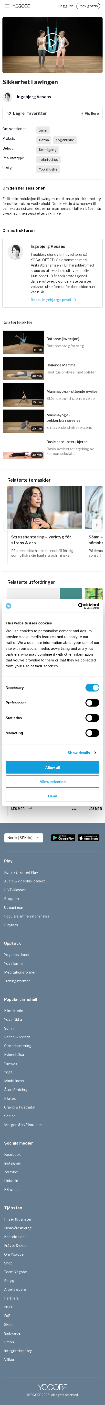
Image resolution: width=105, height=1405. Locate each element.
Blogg (9, 1281)
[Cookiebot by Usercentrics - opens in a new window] (78, 606)
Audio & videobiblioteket (24, 881)
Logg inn (65, 6)
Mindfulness (14, 1081)
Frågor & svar (15, 1245)
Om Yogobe (14, 1254)
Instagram (12, 1163)
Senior (9, 1116)
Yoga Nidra (13, 1019)
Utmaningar (13, 907)
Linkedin (11, 1181)
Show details (79, 753)
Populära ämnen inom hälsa (26, 916)
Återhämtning (15, 1090)
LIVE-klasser (15, 890)
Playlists (11, 925)
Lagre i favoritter (30, 113)
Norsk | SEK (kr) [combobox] (19, 838)
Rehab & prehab (17, 1037)
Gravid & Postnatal (19, 1107)
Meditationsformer (20, 972)
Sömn (9, 1028)
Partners (11, 1298)
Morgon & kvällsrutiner (23, 1125)
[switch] (92, 703)
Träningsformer (17, 981)
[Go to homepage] (21, 6)
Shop (8, 1263)
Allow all (52, 767)
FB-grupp (12, 1189)
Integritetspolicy (18, 1351)
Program (11, 899)
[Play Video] (52, 45)
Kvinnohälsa (14, 1054)
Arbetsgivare (15, 1289)
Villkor (9, 1359)
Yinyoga (10, 1063)
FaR (7, 1316)
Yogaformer (14, 963)
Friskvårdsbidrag (18, 1228)
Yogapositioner (17, 955)
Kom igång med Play (21, 872)
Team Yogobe (15, 1272)
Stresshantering (17, 1046)
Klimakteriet (14, 1011)
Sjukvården (13, 1333)
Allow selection (53, 782)
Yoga (8, 1072)
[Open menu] (7, 6)
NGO (8, 1307)
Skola (8, 1324)
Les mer (18, 809)
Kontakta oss (15, 1237)
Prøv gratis (88, 6)
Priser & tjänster (18, 1219)
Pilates (10, 1098)
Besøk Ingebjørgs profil (51, 300)
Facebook (12, 1154)
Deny (52, 796)
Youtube (11, 1172)
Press (9, 1342)
